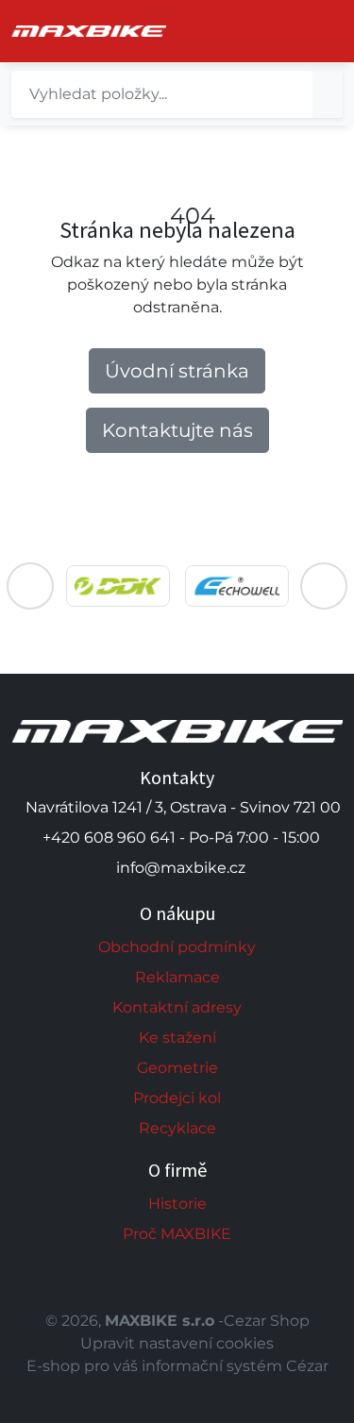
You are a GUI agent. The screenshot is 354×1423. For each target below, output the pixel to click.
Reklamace (177, 977)
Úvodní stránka (177, 371)
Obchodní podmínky (177, 947)
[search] (327, 94)
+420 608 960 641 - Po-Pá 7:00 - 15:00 (181, 837)
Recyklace (177, 1128)
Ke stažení (177, 1037)
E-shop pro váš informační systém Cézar (177, 1366)
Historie (177, 1204)
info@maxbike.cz (180, 868)
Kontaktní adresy (177, 1007)
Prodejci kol (177, 1098)
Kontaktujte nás (177, 430)
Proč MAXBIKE (177, 1234)
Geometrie (177, 1068)
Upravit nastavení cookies (177, 1343)
